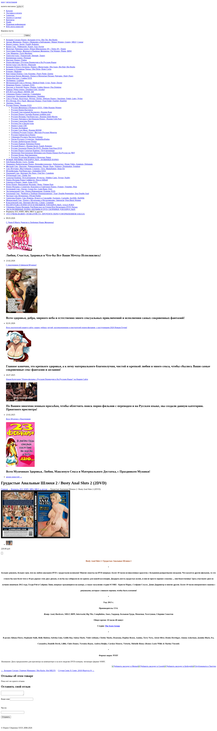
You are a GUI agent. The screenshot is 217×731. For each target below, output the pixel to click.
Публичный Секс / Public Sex (18, 175)
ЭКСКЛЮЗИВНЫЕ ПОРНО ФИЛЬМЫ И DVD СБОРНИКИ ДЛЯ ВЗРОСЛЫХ (40, 209)
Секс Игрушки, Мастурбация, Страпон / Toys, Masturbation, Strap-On (35, 169)
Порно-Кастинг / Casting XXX (19, 78)
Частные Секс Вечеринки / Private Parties (23, 196)
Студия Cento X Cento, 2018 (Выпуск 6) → (76, 670)
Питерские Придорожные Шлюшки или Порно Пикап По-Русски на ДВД (43, 153)
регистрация (11, 2)
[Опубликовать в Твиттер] (204, 666)
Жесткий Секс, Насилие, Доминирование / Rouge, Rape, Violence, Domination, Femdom (43, 166)
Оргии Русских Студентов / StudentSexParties (30, 139)
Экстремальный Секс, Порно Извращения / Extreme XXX (30, 191)
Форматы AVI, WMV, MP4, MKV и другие (29, 489)
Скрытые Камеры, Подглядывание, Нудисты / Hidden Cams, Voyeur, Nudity (38, 178)
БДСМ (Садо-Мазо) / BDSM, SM (20, 92)
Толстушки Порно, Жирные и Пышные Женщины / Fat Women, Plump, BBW (39, 51)
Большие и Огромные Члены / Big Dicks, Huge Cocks (28, 69)
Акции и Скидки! (13, 17)
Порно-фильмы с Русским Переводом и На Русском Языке (31, 62)
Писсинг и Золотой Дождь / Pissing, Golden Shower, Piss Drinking (33, 87)
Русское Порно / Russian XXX (19, 105)
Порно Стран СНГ (19, 126)
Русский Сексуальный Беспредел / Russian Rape (31, 112)
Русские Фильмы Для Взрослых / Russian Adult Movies (34, 117)
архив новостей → (14, 477)
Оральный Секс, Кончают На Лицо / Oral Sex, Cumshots (30, 173)
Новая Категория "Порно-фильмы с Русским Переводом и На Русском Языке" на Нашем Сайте (47, 379)
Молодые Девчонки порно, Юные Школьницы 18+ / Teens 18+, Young (36, 49)
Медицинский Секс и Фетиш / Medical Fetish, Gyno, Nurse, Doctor (34, 83)
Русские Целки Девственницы (24, 155)
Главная (4, 489)
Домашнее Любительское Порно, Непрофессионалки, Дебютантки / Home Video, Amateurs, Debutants (49, 164)
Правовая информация (15, 24)
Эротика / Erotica (13, 103)
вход (3, 2)
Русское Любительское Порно (24, 141)
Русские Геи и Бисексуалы (22, 123)
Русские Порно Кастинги (22, 110)
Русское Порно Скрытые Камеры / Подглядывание (33, 150)
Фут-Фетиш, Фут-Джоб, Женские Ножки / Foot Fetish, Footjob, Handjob (36, 101)
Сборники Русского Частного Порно (27, 137)
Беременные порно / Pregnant (18, 58)
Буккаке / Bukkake (14, 71)
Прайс (8, 22)
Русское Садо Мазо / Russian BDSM (26, 130)
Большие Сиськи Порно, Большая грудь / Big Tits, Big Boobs (31, 40)
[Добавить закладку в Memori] (125, 666)
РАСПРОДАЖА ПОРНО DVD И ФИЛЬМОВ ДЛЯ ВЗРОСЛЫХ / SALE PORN (40, 205)
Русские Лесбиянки (19, 128)
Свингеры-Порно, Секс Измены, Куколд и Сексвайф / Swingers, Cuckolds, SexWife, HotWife (45, 198)
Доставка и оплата (14, 13)
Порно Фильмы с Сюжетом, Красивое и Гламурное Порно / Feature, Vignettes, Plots (41, 187)
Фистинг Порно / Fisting (16, 60)
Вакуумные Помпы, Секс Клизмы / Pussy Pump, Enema (29, 74)
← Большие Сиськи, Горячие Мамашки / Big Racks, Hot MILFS (28, 670)
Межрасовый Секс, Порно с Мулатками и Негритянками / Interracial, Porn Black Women (43, 200)
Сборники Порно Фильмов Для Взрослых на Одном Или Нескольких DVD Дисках (42, 207)
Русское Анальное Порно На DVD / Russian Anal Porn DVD (36, 148)
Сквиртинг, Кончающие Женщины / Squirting (25, 96)
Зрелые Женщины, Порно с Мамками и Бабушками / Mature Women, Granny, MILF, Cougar (44, 42)
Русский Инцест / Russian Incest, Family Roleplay (31, 146)
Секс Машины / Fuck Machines (19, 53)
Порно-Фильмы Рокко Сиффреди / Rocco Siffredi (27, 180)
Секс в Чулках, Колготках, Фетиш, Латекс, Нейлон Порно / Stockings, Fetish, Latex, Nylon (44, 98)
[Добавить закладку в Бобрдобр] (178, 666)
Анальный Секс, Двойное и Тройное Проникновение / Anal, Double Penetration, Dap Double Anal (47, 193)
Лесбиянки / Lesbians (15, 80)
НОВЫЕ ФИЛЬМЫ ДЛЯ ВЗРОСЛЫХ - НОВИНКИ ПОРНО (32, 160)
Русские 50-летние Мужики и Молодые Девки (31, 157)
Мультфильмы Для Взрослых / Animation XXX (26, 171)
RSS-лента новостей (14, 26)
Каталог (9, 11)
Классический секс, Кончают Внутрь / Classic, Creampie (30, 202)
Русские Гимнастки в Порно (23, 135)
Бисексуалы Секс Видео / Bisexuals (21, 65)
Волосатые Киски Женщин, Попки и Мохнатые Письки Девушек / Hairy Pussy (39, 76)
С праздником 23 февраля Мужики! (21, 265)
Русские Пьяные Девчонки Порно (25, 144)
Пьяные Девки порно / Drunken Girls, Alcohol (25, 89)
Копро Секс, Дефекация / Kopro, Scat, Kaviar (25, 46)
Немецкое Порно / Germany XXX (20, 85)
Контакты (10, 20)
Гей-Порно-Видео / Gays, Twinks (20, 162)
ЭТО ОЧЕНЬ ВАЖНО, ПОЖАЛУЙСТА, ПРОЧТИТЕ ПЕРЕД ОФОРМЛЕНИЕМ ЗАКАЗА (45, 214)
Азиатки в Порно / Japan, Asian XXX (22, 182)
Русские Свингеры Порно (22, 121)
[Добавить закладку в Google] (151, 666)
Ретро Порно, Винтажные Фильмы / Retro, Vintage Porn (29, 184)
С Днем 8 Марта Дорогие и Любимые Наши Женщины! (30, 222)
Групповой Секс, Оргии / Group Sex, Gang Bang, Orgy (29, 189)
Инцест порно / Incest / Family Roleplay (22, 44)
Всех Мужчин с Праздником (18, 419)
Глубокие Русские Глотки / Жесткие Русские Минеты (34, 132)
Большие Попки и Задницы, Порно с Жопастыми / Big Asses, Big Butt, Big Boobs (40, 67)
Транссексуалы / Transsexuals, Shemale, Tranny (25, 56)
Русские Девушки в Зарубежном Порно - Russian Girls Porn (36, 119)
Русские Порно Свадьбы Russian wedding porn (30, 114)
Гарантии (10, 15)
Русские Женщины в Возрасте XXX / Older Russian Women (36, 108)
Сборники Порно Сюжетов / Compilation (23, 94)
